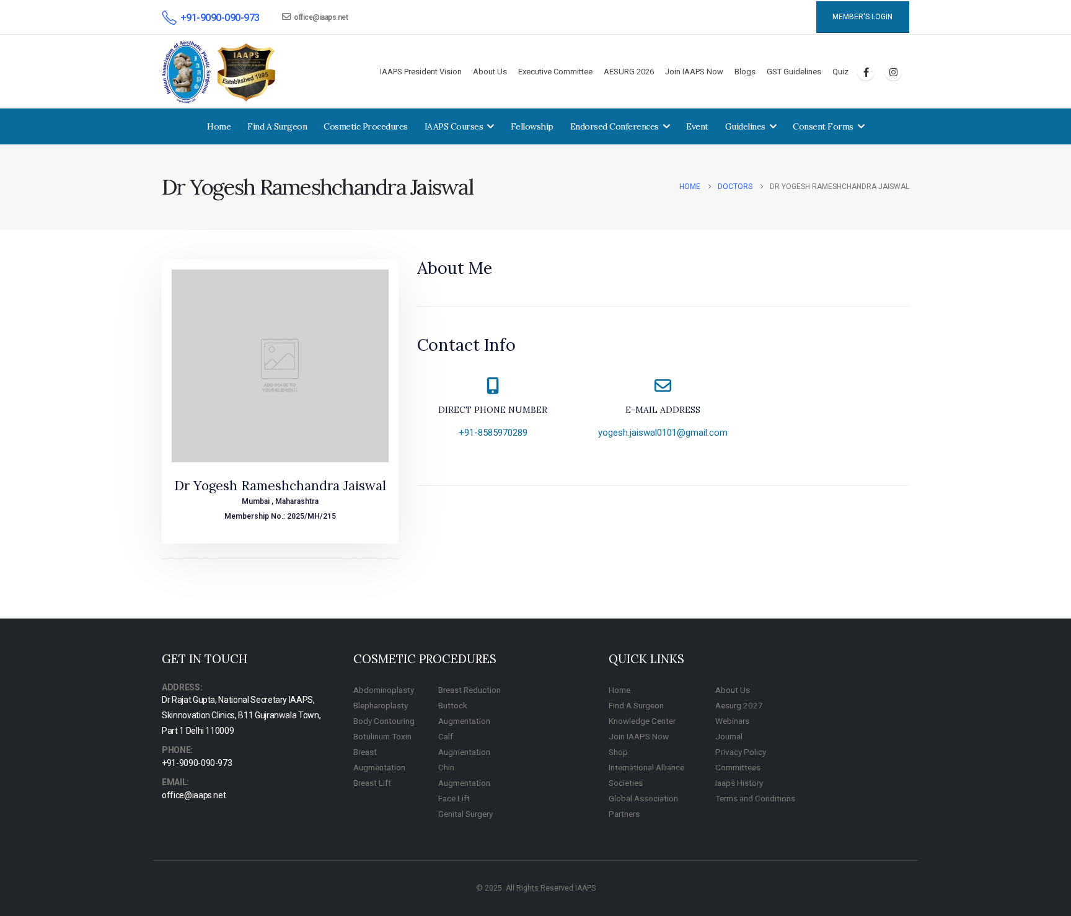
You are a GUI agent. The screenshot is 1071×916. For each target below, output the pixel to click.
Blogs (745, 71)
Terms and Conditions (755, 798)
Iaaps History (739, 783)
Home (219, 126)
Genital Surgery (465, 814)
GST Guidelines (794, 71)
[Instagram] (893, 72)
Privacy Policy (740, 752)
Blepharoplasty (380, 705)
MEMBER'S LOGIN (862, 16)
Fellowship (532, 126)
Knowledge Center (642, 721)
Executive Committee (555, 71)
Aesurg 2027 (739, 705)
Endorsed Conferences (614, 126)
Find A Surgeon (277, 126)
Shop (618, 752)
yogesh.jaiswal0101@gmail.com (663, 432)
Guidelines (745, 126)
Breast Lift (372, 783)
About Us (490, 71)
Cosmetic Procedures (366, 126)
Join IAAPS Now (694, 71)
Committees (737, 767)
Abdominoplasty (383, 690)
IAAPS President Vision (421, 71)
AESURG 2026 (629, 71)
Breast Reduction (469, 690)
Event (697, 126)
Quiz (840, 71)
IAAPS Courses (454, 126)
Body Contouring (384, 721)
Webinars (732, 721)
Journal (729, 736)
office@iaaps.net (321, 17)
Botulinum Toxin (382, 736)
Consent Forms (823, 126)
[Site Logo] (219, 72)
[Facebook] (866, 72)
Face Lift (454, 798)
